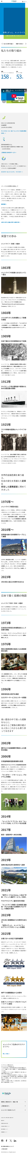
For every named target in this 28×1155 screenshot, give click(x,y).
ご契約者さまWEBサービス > (8, 152)
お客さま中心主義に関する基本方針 (7, 1117)
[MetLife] (6, 1094)
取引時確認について (4, 1129)
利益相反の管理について (5, 1126)
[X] (11, 1141)
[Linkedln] (15, 1141)
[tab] (9, 44)
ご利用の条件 (4, 1149)
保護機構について (4, 1132)
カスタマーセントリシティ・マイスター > (12, 172)
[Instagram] (2, 1141)
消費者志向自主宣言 (4, 1123)
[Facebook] (6, 1141)
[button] (2, 44)
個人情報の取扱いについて (7, 1146)
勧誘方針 (2, 1120)
